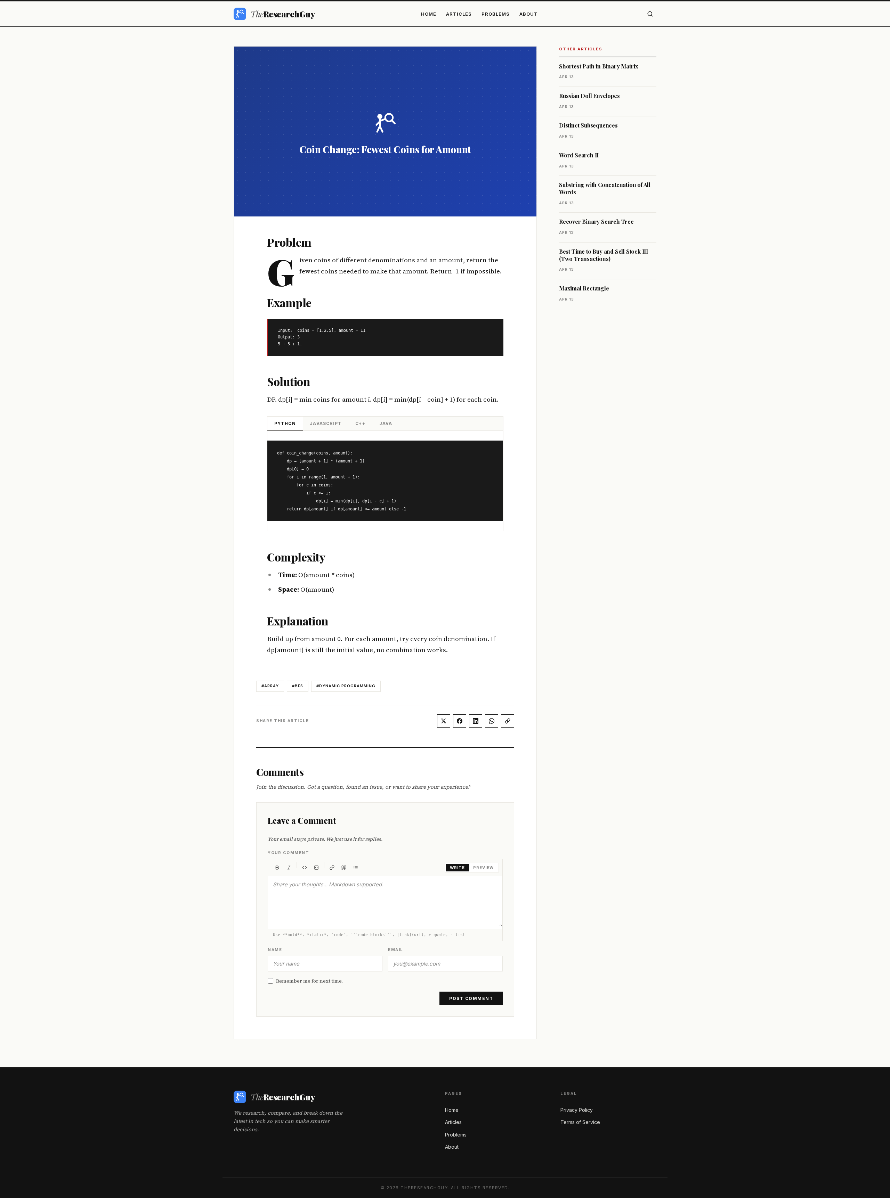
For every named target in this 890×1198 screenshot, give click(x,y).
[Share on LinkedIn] (475, 721)
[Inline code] (304, 867)
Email (395, 949)
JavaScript (325, 423)
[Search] (650, 14)
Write (457, 867)
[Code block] (316, 867)
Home (428, 14)
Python (285, 423)
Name (275, 949)
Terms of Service (580, 1122)
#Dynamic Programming (345, 685)
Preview (483, 867)
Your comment (288, 852)
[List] (355, 867)
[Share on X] (443, 721)
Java (386, 423)
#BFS (297, 685)
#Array (270, 685)
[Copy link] (507, 721)
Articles (459, 14)
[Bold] (277, 867)
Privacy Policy (576, 1110)
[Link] (332, 867)
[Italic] (288, 867)
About (528, 14)
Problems (496, 14)
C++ (360, 423)
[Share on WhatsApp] (491, 721)
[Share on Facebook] (459, 721)
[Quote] (343, 867)
